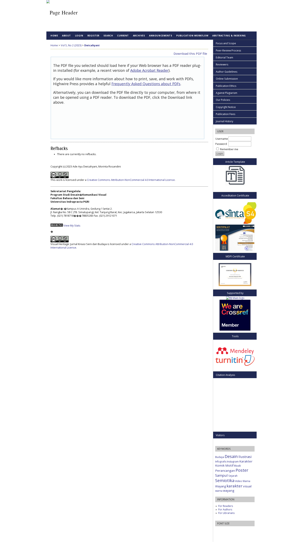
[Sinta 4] (235, 213)
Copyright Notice (226, 107)
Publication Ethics (226, 86)
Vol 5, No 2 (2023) (71, 45)
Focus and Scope (226, 43)
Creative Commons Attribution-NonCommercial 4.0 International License (131, 180)
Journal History (224, 121)
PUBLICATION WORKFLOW (192, 35)
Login (79, 35)
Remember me (229, 149)
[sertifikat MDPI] (235, 273)
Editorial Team (224, 57)
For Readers (225, 506)
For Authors (225, 509)
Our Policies (223, 100)
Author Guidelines (226, 71)
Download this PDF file (190, 53)
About (66, 35)
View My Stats (71, 225)
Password (221, 144)
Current (123, 35)
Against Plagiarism (226, 93)
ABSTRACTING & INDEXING (229, 35)
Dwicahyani (92, 45)
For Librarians (226, 513)
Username (221, 139)
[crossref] (235, 329)
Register (93, 35)
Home (54, 35)
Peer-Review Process (228, 50)
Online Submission (227, 78)
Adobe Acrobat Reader (149, 70)
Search (108, 35)
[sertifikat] (235, 237)
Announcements (160, 35)
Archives (139, 35)
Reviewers (222, 64)
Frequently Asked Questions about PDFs (146, 83)
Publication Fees (225, 114)
